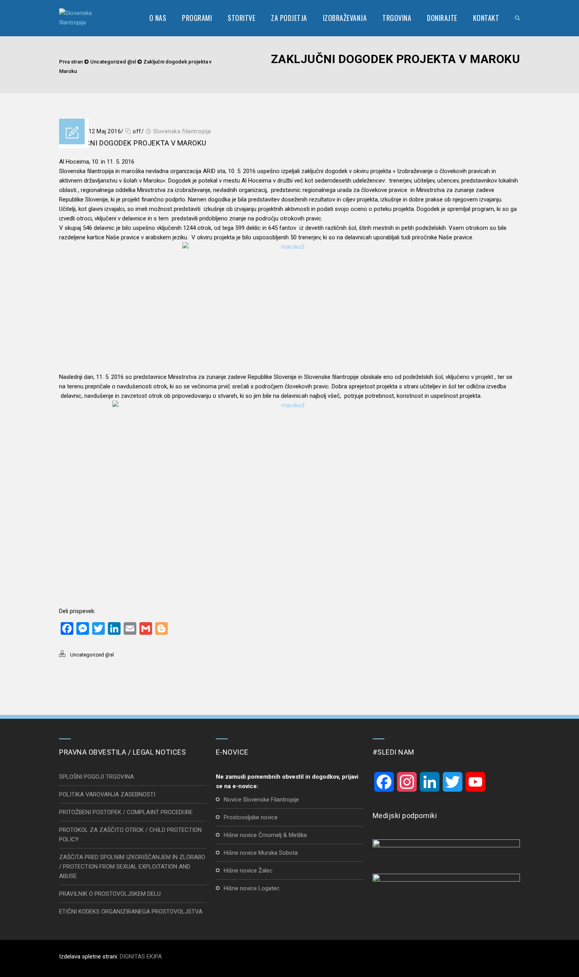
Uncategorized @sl (113, 62)
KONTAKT (486, 18)
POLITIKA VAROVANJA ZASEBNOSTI (107, 794)
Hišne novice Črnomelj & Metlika (265, 835)
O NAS (158, 18)
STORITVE (241, 18)
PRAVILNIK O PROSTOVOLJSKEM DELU (110, 893)
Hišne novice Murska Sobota (261, 852)
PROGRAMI (197, 18)
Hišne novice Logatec (252, 888)
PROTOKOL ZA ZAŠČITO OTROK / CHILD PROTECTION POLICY (130, 834)
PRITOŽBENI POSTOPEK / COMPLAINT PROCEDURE (126, 812)
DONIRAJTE (442, 18)
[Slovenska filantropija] (79, 17)
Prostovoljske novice (251, 817)
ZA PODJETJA (289, 18)
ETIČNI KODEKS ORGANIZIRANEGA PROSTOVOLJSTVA (130, 911)
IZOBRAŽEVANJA (345, 18)
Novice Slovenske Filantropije (261, 799)
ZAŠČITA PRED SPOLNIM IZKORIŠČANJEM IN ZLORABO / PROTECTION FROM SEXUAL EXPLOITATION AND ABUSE (132, 867)
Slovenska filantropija (182, 131)
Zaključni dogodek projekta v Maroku (132, 143)
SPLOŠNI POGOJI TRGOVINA (96, 776)
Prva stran (71, 62)
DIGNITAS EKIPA (141, 956)
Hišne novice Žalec (248, 870)
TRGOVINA (396, 18)
